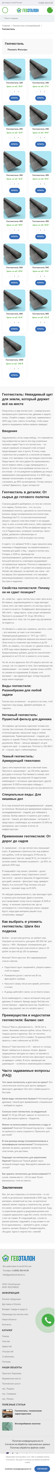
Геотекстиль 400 (14, 221)
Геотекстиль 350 (40, 175)
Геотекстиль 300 (14, 175)
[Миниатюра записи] (7, 1413)
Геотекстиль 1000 (14, 360)
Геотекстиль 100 (14, 83)
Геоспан (6, 1341)
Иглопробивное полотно (27, 1423)
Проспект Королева (11, 1373)
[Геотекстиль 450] (40, 208)
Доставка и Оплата (11, 1304)
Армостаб (7, 1346)
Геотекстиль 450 (40, 221)
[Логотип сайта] (27, 10)
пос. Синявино (9, 1394)
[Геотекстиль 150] (40, 70)
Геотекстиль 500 (14, 267)
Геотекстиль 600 (14, 314)
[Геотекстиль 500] (14, 254)
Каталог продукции (11, 1299)
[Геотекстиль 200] (14, 116)
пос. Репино (8, 1399)
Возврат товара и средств (14, 1309)
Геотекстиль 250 (40, 129)
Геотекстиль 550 (40, 267)
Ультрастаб (7, 1351)
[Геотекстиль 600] (14, 300)
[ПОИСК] (50, 18)
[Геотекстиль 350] (40, 162)
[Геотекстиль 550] (40, 254)
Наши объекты (9, 1319)
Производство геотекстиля (15, 1314)
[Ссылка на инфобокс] (46, 3)
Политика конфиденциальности (27, 1441)
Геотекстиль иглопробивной (26, 25)
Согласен (42, 1469)
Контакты (6, 1324)
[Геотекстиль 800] (40, 300)
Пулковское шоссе (11, 1383)
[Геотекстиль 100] (14, 70)
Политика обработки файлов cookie (27, 1447)
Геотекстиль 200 (14, 129)
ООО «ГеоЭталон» (11, 1284)
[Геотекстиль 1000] (14, 347)
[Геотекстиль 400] (14, 208)
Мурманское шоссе (11, 1378)
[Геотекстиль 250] (40, 116)
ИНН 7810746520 (10, 1287)
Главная (6, 25)
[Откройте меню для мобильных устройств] (5, 10)
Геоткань (6, 1361)
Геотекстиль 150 (40, 83)
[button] (14, 98)
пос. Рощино (8, 1388)
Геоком (5, 1336)
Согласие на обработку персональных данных (27, 1444)
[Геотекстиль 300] (14, 162)
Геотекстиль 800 (40, 314)
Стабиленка (8, 1356)
